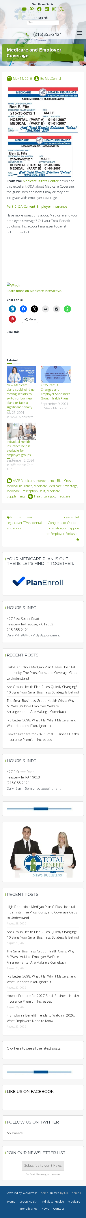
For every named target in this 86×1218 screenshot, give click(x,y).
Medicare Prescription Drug (26, 491)
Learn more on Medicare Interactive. (34, 290)
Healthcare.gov (44, 496)
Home (11, 1201)
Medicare (40, 486)
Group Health (28, 1201)
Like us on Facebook (30, 1091)
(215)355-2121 (47, 34)
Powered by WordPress (21, 1193)
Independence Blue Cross (54, 481)
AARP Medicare (23, 481)
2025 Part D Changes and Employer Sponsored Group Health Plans (56, 391)
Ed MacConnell (51, 78)
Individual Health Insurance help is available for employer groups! (19, 448)
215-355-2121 (18, 629)
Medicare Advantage (63, 486)
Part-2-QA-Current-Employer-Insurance (37, 206)
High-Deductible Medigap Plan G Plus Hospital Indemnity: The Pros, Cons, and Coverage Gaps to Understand (42, 672)
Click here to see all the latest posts (34, 1048)
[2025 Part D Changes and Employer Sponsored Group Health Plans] (56, 374)
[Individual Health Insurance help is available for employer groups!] (21, 431)
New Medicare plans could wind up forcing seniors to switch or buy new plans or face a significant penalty (21, 396)
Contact (58, 1208)
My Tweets (15, 1133)
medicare (63, 496)
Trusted (55, 1193)
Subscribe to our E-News (43, 1165)
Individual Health (53, 1201)
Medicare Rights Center (41, 181)
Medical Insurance (19, 486)
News (45, 1208)
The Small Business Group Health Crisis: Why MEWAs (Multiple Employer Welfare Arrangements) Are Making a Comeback (40, 706)
